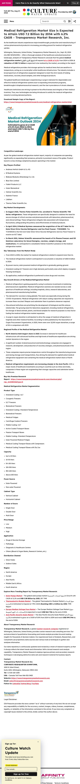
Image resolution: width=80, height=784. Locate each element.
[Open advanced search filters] (69, 21)
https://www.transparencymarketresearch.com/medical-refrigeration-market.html (38, 102)
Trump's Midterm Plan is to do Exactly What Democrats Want (32, 3)
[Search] (64, 21)
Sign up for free (21, 774)
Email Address (11, 765)
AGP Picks (6, 3)
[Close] (38, 742)
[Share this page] (74, 21)
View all (75, 3)
